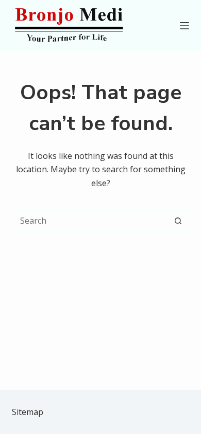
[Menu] (184, 25)
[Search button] (178, 220)
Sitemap (27, 412)
